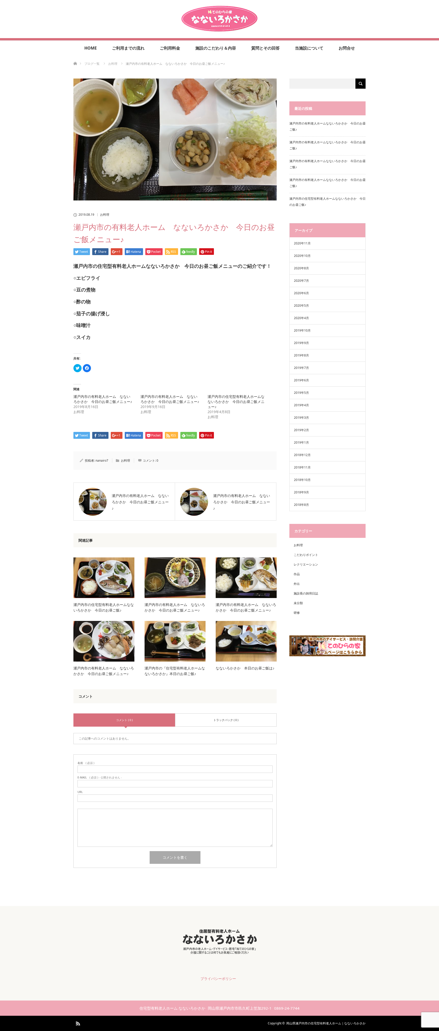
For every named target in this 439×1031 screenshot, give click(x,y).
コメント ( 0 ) (124, 720)
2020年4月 (301, 318)
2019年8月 (301, 355)
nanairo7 (102, 460)
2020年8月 (301, 268)
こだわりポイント (306, 555)
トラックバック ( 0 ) (225, 720)
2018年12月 (302, 455)
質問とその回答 (265, 48)
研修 (297, 613)
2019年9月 (301, 343)
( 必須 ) (85, 762)
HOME (90, 48)
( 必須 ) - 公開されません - (99, 777)
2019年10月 (302, 330)
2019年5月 (301, 392)
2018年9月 (301, 492)
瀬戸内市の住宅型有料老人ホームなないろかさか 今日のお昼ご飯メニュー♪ (236, 401)
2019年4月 (301, 405)
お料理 (104, 214)
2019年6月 (301, 380)
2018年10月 (302, 480)
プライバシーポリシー (218, 978)
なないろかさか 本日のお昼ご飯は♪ (245, 668)
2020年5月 (301, 305)
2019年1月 (301, 442)
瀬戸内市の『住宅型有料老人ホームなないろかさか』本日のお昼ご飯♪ (175, 671)
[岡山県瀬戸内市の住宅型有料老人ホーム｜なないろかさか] (219, 29)
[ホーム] (75, 57)
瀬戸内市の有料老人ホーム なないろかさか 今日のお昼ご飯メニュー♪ (102, 399)
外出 (297, 584)
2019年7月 (301, 368)
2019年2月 (301, 430)
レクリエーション (306, 564)
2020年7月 (301, 280)
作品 (297, 574)
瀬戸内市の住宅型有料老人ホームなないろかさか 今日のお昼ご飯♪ (103, 607)
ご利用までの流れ (128, 48)
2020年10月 (302, 256)
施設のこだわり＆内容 (215, 48)
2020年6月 (301, 293)
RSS (77, 1022)
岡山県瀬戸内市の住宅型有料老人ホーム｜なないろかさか (326, 1023)
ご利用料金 (170, 48)
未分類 (298, 603)
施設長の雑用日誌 (306, 593)
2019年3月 (301, 417)
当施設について (309, 48)
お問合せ (347, 48)
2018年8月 (301, 505)
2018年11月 (302, 467)
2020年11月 (302, 243)
